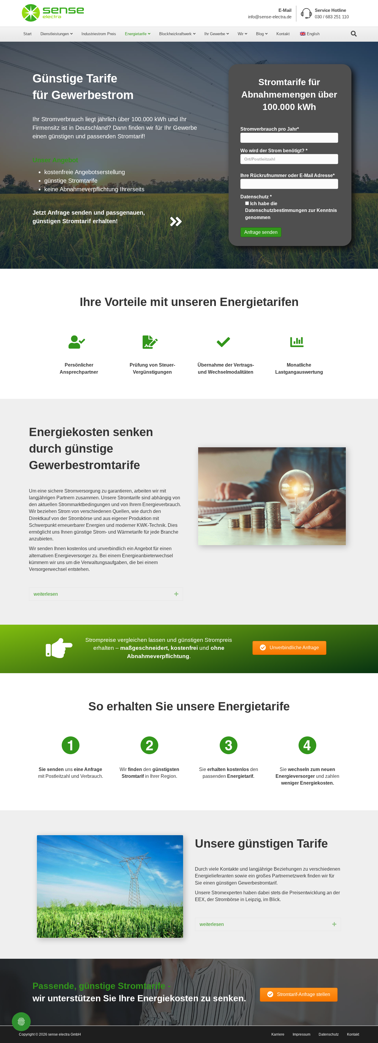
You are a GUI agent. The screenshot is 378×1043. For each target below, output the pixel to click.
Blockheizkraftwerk (175, 34)
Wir (240, 34)
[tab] (106, 594)
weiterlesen (46, 594)
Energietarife (135, 34)
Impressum (301, 1034)
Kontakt (283, 34)
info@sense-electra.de (269, 16)
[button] (289, 648)
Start (27, 34)
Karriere (277, 1034)
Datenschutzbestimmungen (276, 210)
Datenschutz (329, 1034)
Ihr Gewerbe (214, 34)
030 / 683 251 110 (332, 16)
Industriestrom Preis (99, 34)
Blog (260, 34)
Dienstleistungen (54, 34)
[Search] (353, 33)
